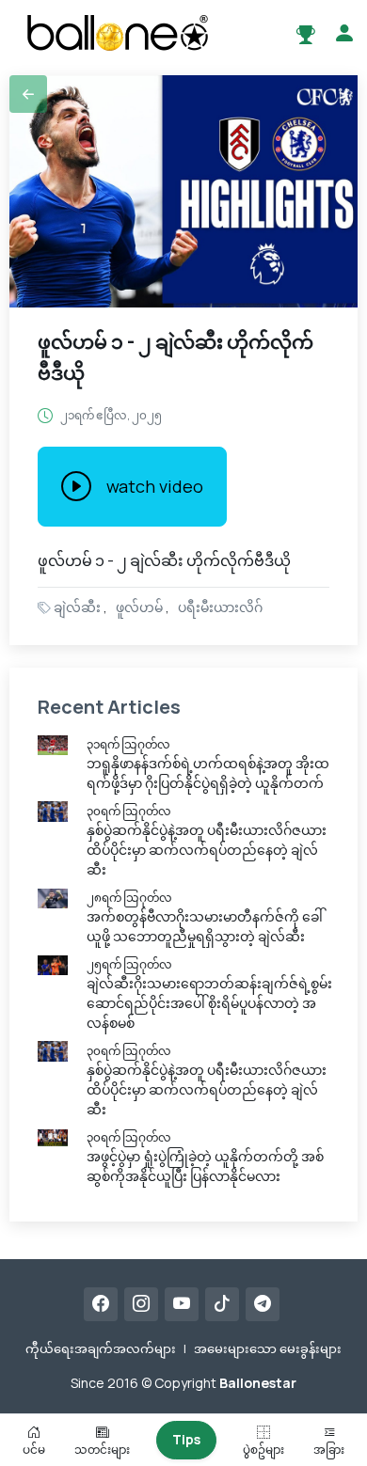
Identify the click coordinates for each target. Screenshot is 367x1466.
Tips (186, 1439)
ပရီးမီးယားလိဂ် (220, 607)
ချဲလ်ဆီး (77, 607)
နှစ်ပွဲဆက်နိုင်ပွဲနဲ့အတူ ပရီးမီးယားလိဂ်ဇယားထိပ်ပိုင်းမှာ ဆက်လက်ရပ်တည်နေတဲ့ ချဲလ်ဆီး (207, 849)
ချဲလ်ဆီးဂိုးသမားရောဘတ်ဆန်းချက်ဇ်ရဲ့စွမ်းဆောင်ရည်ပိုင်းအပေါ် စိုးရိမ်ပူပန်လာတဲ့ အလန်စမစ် (209, 1003)
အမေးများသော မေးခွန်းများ (268, 1348)
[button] (28, 94)
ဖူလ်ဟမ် (139, 607)
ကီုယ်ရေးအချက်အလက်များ (100, 1348)
